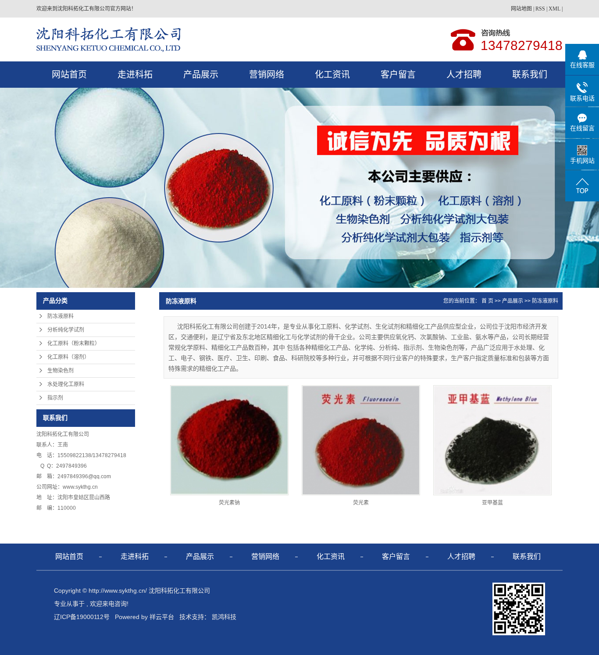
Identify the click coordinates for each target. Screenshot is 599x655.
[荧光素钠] (229, 440)
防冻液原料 (60, 316)
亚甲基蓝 (492, 503)
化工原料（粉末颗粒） (73, 343)
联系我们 (529, 74)
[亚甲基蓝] (492, 440)
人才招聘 (463, 74)
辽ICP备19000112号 (82, 616)
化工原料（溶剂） (68, 357)
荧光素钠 (229, 503)
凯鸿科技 (224, 616)
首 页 (487, 301)
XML (554, 9)
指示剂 (55, 398)
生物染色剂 (60, 371)
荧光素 (361, 503)
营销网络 (266, 74)
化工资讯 (332, 74)
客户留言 (398, 74)
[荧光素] (361, 440)
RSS (540, 9)
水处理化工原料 (65, 384)
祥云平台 (162, 616)
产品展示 (200, 74)
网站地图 (521, 9)
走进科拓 (135, 74)
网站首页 (69, 74)
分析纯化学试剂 (65, 330)
